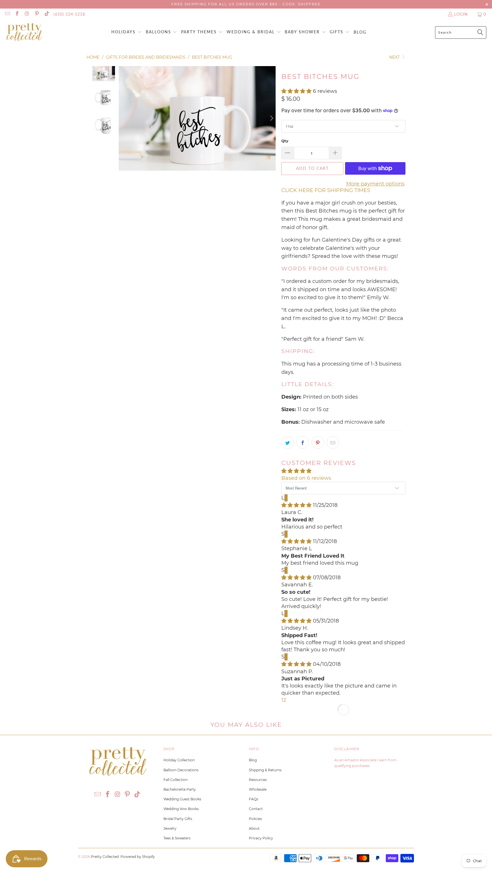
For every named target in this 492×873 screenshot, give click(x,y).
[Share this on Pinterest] (317, 442)
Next (395, 57)
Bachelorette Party (179, 789)
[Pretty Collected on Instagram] (27, 14)
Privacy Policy (261, 838)
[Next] (271, 118)
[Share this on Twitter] (287, 442)
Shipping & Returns (265, 770)
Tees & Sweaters (176, 838)
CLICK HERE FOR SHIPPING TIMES (325, 190)
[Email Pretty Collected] (7, 14)
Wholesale (257, 789)
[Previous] (123, 118)
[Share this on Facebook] (302, 442)
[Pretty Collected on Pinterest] (37, 14)
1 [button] (282, 700)
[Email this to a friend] (333, 442)
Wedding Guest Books (182, 799)
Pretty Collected (105, 856)
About (254, 828)
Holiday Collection (179, 760)
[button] (126, 32)
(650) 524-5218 (69, 14)
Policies (255, 819)
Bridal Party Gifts (177, 819)
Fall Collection (175, 780)
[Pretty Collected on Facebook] (17, 14)
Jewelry (170, 828)
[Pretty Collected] (24, 32)
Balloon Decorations (180, 770)
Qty (284, 140)
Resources (258, 780)
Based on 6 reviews (306, 478)
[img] (296, 505)
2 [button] (284, 700)
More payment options (375, 184)
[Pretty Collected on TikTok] (46, 14)
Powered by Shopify (137, 856)
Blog (253, 760)
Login (461, 14)
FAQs (253, 799)
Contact (256, 809)
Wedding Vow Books (181, 809)
